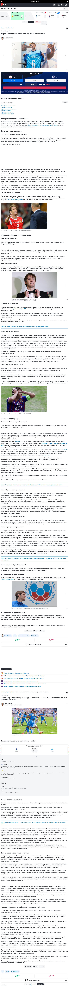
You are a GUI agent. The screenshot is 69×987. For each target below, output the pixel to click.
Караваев (16, 773)
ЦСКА (65, 450)
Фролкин (3, 766)
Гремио (17, 441)
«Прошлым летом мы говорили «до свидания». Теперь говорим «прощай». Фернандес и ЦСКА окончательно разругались (33, 559)
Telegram (29, 631)
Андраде (49, 773)
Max (43, 631)
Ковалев (41, 766)
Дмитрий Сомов (9, 37)
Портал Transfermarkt (7, 579)
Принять (40, 984)
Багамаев (52, 766)
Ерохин (29, 773)
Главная (3, 28)
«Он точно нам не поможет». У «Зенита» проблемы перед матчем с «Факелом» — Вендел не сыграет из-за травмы (33, 823)
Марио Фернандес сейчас (7, 112)
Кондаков (40, 773)
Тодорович (47, 766)
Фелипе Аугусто (4, 774)
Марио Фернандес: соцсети (7, 113)
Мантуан (21, 773)
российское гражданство (15, 199)
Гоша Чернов (8, 703)
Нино (60, 773)
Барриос (25, 773)
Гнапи (8, 767)
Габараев (17, 766)
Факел (16, 751)
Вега (12, 773)
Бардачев (7, 766)
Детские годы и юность (6, 107)
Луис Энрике (56, 773)
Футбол (8, 28)
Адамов (2, 773)
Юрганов (31, 766)
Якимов (62, 766)
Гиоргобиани (3, 767)
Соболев (3, 761)
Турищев (12, 767)
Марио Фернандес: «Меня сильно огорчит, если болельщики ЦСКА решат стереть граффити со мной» (31, 485)
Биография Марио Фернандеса (8, 106)
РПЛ (12, 28)
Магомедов (26, 766)
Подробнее (32, 984)
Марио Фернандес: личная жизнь (8, 109)
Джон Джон (44, 773)
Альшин (37, 766)
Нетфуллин (21, 766)
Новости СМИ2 (4, 985)
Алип (6, 773)
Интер (56, 443)
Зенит (52, 751)
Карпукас (35, 773)
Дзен (37, 631)
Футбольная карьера (6, 110)
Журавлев (12, 766)
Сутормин (58, 766)
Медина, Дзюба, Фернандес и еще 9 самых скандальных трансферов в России (24, 326)
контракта (46, 455)
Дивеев (9, 773)
